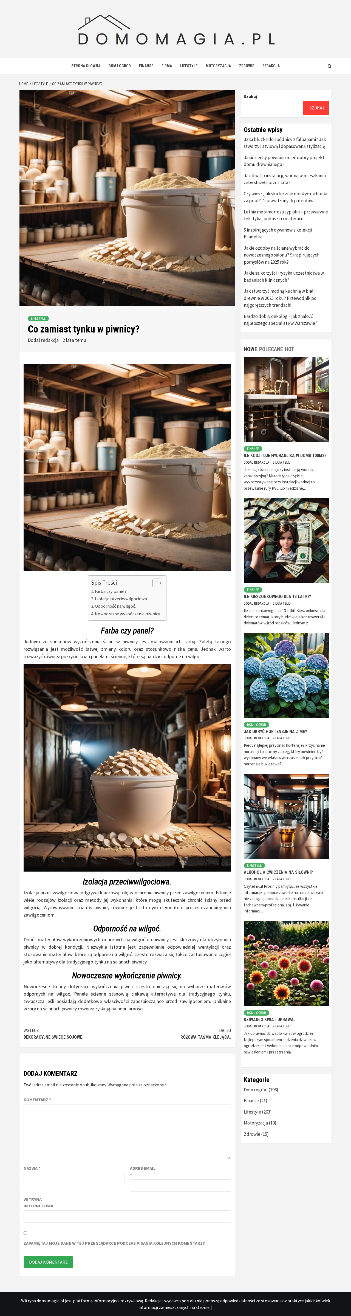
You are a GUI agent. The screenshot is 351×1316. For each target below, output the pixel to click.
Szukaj (250, 96)
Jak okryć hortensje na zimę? (275, 731)
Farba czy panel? (111, 591)
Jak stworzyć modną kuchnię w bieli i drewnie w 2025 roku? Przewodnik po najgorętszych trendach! (280, 298)
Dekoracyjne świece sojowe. (53, 1034)
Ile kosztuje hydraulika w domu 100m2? (285, 455)
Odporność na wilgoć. (115, 606)
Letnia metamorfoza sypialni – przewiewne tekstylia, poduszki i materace (286, 215)
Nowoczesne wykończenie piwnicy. (128, 613)
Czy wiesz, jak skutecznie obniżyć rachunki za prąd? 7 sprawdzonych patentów (285, 197)
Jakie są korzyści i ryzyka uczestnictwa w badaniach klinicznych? (284, 276)
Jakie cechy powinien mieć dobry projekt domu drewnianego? (284, 161)
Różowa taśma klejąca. (205, 1034)
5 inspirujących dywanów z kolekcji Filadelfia (278, 233)
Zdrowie (246, 66)
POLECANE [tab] (271, 349)
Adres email (142, 1171)
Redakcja (271, 66)
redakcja (50, 340)
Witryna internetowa (37, 1202)
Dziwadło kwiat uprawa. (269, 1019)
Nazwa (32, 1168)
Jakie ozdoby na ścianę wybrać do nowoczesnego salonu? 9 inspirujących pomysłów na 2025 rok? (281, 255)
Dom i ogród (120, 66)
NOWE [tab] (250, 349)
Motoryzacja (218, 66)
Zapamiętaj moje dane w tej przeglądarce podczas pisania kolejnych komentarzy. (114, 1243)
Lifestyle (188, 66)
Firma (167, 66)
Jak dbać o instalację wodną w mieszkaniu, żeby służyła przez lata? (285, 179)
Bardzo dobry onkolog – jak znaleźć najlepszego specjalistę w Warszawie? (280, 319)
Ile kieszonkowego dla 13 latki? (277, 596)
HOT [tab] (289, 349)
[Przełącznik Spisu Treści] (154, 583)
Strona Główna (85, 66)
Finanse (146, 66)
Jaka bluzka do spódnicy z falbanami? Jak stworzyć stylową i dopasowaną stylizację (285, 143)
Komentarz (37, 1099)
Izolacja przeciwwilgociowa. (121, 598)
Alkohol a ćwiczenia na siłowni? (278, 872)
